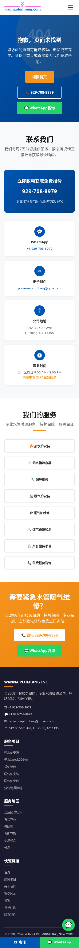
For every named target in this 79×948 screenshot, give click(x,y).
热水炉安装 (11, 753)
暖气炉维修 (11, 781)
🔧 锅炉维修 (39, 479)
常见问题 (10, 908)
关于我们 (10, 886)
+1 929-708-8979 (39, 248)
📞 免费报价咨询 (39, 563)
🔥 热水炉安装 (39, 446)
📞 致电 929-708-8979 (39, 635)
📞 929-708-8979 (39, 92)
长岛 (7, 848)
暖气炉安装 (11, 774)
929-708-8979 (39, 191)
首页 (7, 872)
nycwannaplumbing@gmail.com (39, 288)
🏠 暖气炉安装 (39, 496)
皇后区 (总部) (12, 812)
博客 (7, 900)
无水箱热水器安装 (16, 760)
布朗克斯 (10, 834)
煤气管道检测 (13, 788)
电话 (22, 942)
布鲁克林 (10, 819)
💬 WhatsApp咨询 (39, 107)
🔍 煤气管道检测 (39, 529)
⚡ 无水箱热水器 (39, 463)
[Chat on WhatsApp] (68, 925)
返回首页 (39, 76)
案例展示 (10, 893)
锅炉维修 (10, 767)
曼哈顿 (8, 827)
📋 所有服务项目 (39, 546)
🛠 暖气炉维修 (40, 513)
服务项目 (10, 879)
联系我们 (10, 914)
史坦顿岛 (10, 841)
